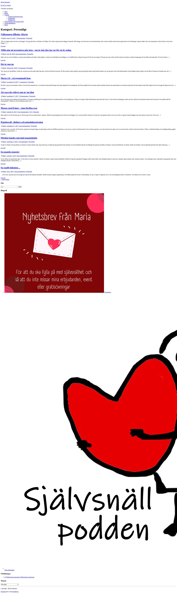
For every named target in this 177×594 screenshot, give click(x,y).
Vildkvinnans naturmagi (27, 577)
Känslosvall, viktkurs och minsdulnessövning (22, 122)
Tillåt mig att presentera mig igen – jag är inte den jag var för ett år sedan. (36, 50)
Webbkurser (11, 20)
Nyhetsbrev (107, 292)
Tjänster (6, 15)
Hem (5, 11)
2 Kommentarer (23, 96)
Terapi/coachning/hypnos (15, 16)
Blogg (6, 13)
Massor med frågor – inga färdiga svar (19, 108)
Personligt (29, 38)
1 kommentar (22, 68)
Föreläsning (11, 18)
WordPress (15, 591)
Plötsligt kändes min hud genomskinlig (19, 138)
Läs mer (3, 46)
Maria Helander (5, 2)
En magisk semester (10, 152)
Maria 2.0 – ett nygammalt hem (16, 78)
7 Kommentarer (20, 38)
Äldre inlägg (5, 179)
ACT (30, 112)
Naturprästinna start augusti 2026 (14, 21)
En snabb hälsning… (10, 167)
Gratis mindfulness (9, 23)
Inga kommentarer (21, 54)
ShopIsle (3, 591)
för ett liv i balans (6, 5)
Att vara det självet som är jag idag (17, 92)
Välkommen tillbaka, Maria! (14, 34)
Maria (6, 25)
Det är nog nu (7, 64)
